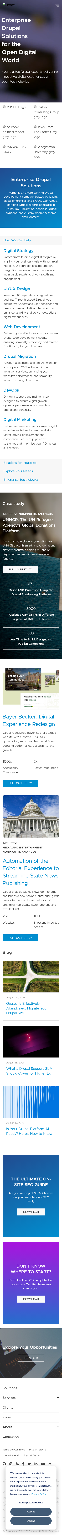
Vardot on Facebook (23, 1464)
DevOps (11, 390)
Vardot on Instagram (11, 1464)
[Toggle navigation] (57, 5)
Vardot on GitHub (5, 1464)
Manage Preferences (31, 1502)
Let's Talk (31, 1358)
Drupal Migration (19, 357)
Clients (8, 1407)
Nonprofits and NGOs (36, 514)
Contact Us (11, 1437)
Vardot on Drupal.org (50, 1464)
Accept (31, 1511)
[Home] (11, 5)
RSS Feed (17, 1464)
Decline (31, 1520)
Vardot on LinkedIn (36, 1464)
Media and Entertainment (23, 847)
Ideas (7, 1417)
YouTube (43, 1464)
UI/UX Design (16, 289)
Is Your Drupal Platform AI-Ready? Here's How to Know (29, 1131)
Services (9, 1398)
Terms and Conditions (14, 1450)
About (7, 1427)
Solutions (10, 1388)
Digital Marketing (20, 420)
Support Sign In (31, 1455)
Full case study (20, 569)
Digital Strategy (18, 251)
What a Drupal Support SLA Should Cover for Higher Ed (29, 1071)
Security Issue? (11, 1455)
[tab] (31, 240)
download (31, 1212)
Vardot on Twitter (29, 1464)
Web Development (21, 327)
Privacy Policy (38, 1494)
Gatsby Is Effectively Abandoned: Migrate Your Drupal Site (27, 1008)
